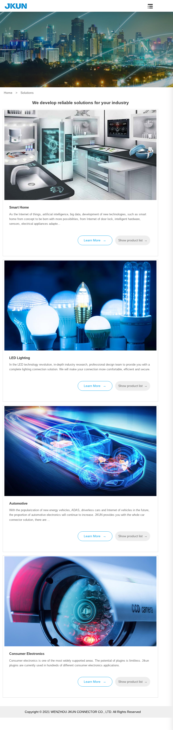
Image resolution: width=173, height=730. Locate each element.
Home (8, 92)
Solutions (27, 92)
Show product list (132, 240)
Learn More (95, 240)
